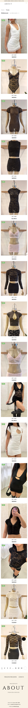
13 (21, 668)
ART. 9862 (14, 418)
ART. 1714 (14, 337)
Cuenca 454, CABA (16, 702)
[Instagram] (13, 697)
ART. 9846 (14, 135)
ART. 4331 (14, 539)
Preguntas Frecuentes (10, 677)
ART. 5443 (14, 257)
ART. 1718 (14, 297)
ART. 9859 (14, 216)
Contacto (21, 677)
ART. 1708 (14, 660)
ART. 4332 (14, 378)
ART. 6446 (14, 95)
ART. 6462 (14, 580)
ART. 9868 (14, 499)
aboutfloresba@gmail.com (15, 704)
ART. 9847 (14, 459)
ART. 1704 (14, 620)
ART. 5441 (14, 176)
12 (18, 668)
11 (15, 668)
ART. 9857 (14, 55)
